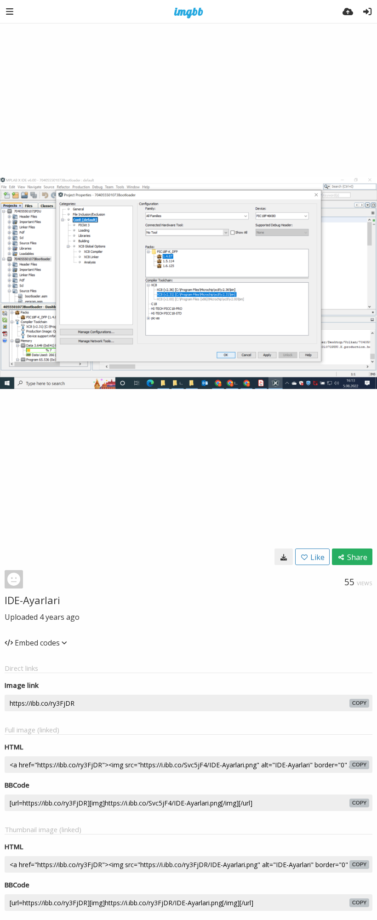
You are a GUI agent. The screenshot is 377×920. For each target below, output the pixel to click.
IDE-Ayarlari (32, 600)
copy (359, 703)
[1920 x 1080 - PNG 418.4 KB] (283, 557)
